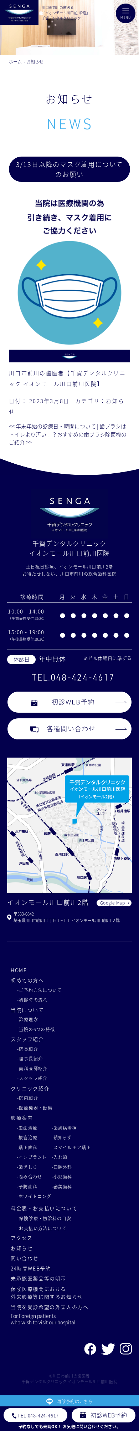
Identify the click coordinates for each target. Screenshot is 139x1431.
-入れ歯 (60, 1157)
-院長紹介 (27, 1049)
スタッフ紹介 (27, 1039)
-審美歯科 (62, 1186)
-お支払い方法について (42, 1228)
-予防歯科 (27, 1186)
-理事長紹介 (30, 1058)
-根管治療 (27, 1137)
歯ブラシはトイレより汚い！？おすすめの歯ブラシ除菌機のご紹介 (68, 434)
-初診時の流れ (32, 1000)
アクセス (21, 1237)
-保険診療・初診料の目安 (44, 1218)
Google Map (112, 903)
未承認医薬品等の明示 (38, 1278)
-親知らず (62, 1137)
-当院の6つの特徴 (36, 1029)
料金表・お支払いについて (44, 1208)
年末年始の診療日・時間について (52, 426)
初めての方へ (27, 980)
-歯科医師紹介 (32, 1068)
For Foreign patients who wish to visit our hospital (43, 1319)
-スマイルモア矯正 (71, 1147)
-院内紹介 (27, 1098)
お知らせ (22, 1248)
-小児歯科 (62, 1176)
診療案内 (22, 1117)
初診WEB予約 (73, 701)
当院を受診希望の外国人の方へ (50, 1306)
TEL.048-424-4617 (73, 677)
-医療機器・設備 (34, 1108)
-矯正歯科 (27, 1147)
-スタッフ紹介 (32, 1078)
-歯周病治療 (64, 1128)
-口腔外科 (62, 1167)
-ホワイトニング (34, 1196)
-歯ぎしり (27, 1167)
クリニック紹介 (30, 1088)
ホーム (15, 61)
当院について (27, 1009)
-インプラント (32, 1157)
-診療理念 (27, 1019)
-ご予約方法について (39, 990)
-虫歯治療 (27, 1128)
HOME (19, 970)
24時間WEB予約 (31, 1268)
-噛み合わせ (29, 1176)
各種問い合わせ (71, 728)
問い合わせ (24, 1258)
